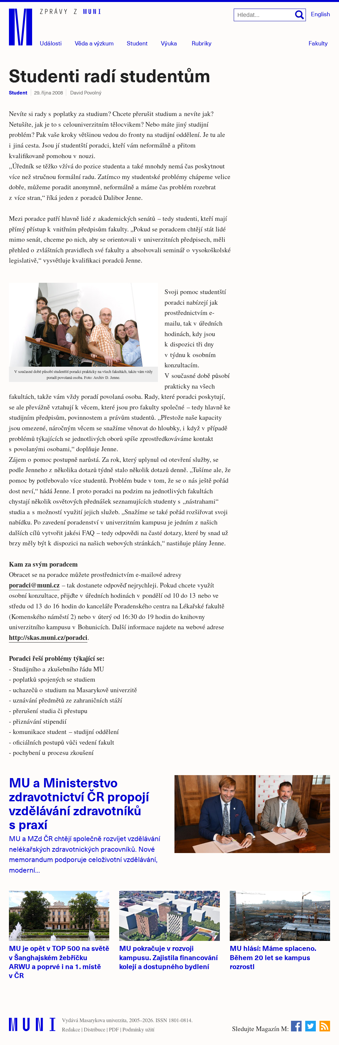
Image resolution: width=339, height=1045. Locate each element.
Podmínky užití (138, 1029)
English (320, 14)
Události (51, 43)
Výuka (169, 43)
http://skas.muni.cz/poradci (48, 637)
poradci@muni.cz (34, 585)
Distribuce (94, 1029)
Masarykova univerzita (102, 1019)
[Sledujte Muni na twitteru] (310, 1026)
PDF (114, 1029)
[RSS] (324, 1026)
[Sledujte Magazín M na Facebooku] (296, 1026)
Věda (94, 43)
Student (137, 43)
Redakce (71, 1029)
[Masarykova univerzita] (32, 1026)
